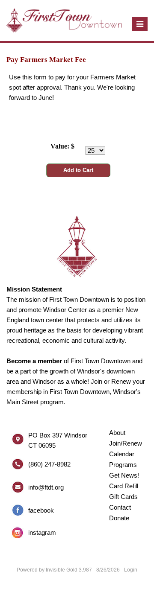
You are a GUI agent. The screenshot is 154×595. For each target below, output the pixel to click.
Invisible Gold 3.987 (69, 570)
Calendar (121, 454)
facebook (41, 510)
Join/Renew (125, 443)
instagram (42, 532)
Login (130, 570)
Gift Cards (123, 496)
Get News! (124, 475)
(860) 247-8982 (49, 464)
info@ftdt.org (46, 487)
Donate (119, 518)
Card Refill (123, 486)
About (117, 432)
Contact (120, 507)
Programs (123, 464)
